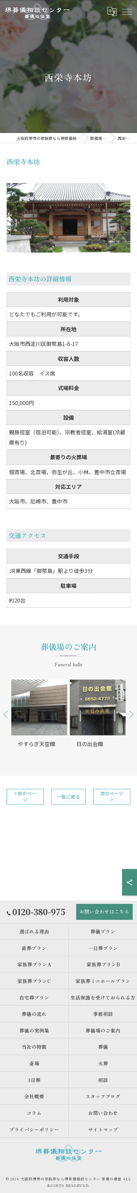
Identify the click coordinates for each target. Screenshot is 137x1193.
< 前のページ (25, 796)
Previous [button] (6, 714)
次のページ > (111, 796)
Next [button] (131, 714)
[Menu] (126, 11)
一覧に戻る (68, 796)
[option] (39, 719)
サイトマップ (103, 1129)
